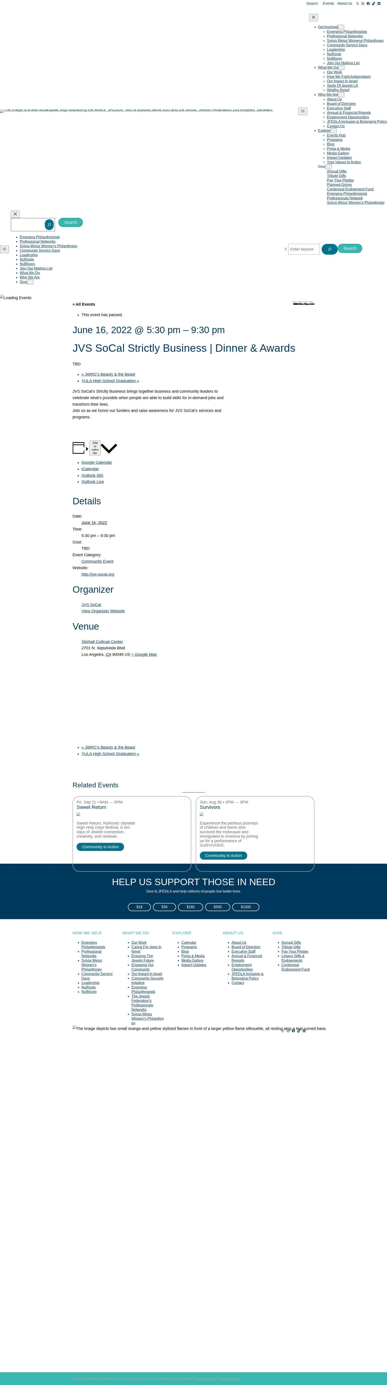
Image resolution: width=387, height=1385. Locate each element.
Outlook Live (93, 481)
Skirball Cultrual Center (102, 641)
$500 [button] (218, 907)
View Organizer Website (103, 611)
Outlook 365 (92, 475)
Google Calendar (97, 462)
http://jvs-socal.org (98, 574)
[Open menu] (302, 111)
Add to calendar (95, 448)
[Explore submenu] (333, 130)
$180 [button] (191, 907)
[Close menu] (313, 17)
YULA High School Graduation (110, 381)
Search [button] (312, 3)
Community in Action (100, 847)
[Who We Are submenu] (341, 94)
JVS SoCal (91, 605)
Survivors (210, 807)
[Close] (285, 249)
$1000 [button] (246, 907)
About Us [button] (344, 3)
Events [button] (328, 3)
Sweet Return (91, 807)
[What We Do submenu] (341, 67)
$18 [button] (139, 907)
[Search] (49, 224)
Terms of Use (230, 1379)
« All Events (84, 304)
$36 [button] (164, 907)
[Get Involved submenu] (341, 27)
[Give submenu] (328, 166)
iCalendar (90, 469)
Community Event (97, 561)
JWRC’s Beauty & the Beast (108, 374)
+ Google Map (144, 654)
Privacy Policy (205, 1379)
